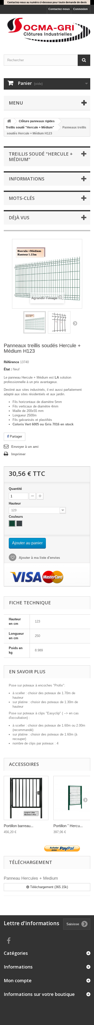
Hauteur (15, 503)
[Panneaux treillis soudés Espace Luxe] (35, 322)
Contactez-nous (59, 8)
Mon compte (18, 980)
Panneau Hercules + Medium (31, 878)
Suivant (74, 323)
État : (8, 369)
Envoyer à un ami (25, 447)
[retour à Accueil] (9, 121)
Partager (15, 436)
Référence (11, 362)
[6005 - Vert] (12, 523)
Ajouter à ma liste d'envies (39, 558)
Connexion (80, 8)
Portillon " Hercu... (68, 826)
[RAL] (26, 798)
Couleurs (16, 516)
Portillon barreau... (18, 826)
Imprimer (18, 454)
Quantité (15, 489)
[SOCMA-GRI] (47, 30)
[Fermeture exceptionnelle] (47, 2)
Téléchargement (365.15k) (48, 887)
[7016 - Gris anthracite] (19, 523)
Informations (26, 179)
